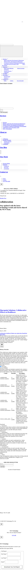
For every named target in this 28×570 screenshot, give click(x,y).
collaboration (3, 333)
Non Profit (6, 167)
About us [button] (5, 67)
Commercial (6, 166)
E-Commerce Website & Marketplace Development (14, 63)
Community (6, 72)
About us (3, 132)
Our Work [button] (5, 75)
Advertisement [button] (3, 445)
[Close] (1, 184)
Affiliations (6, 69)
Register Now (3, 198)
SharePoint (24, 333)
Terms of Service (15, 518)
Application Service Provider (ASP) (11, 64)
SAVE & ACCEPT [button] (4, 458)
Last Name (4, 558)
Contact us (4, 172)
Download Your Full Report (12, 567)
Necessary (4, 366)
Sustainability (6, 142)
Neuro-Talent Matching (8, 68)
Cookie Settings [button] (3, 342)
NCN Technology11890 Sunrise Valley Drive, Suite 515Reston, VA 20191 (8, 510)
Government (6, 168)
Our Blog (3, 147)
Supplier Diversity (7, 140)
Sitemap (23, 518)
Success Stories (7, 76)
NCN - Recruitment (7, 128)
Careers (11, 80)
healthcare (8, 333)
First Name (4, 554)
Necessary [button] (2, 365)
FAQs (5, 80)
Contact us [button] (5, 79)
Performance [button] (3, 431)
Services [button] (5, 59)
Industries (5, 164)
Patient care (13, 333)
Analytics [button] (2, 437)
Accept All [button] (10, 342)
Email (3, 562)
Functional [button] (2, 424)
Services (3, 116)
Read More (2, 334)
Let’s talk (14, 535)
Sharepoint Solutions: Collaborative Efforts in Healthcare (13, 311)
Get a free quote (20, 80)
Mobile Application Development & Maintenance (14, 60)
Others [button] (1, 453)
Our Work (4, 157)
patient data (19, 333)
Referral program (20, 68)
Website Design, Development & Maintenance (13, 125)
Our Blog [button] (5, 73)
